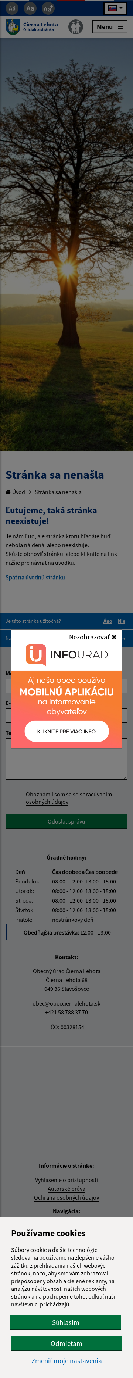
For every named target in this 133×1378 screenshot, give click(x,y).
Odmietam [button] (66, 1343)
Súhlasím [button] (65, 1322)
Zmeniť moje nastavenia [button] (66, 1360)
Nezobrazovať (90, 636)
